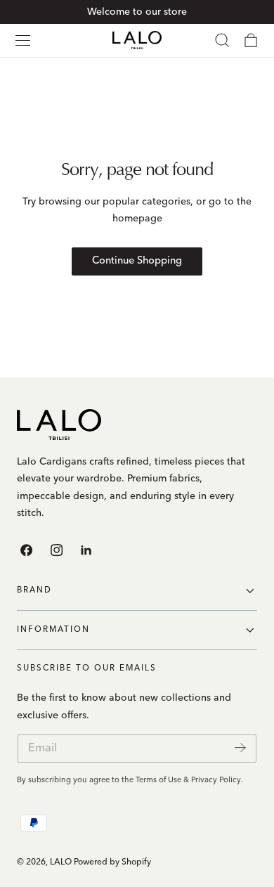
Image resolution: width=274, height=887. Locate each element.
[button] (23, 40)
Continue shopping (137, 261)
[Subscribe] (240, 747)
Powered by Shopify (112, 862)
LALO (61, 862)
